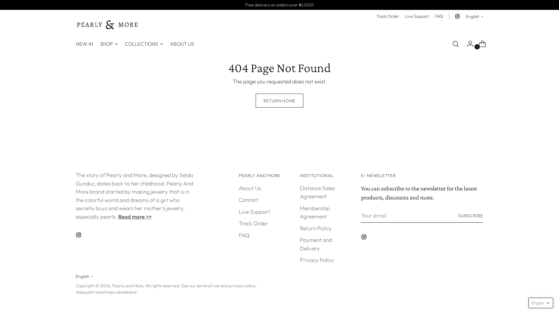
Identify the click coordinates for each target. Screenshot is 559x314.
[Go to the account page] (468, 44)
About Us (250, 188)
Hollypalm (85, 292)
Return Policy (316, 228)
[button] (541, 303)
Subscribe (470, 215)
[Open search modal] (455, 44)
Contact (249, 199)
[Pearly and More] (108, 25)
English (472, 16)
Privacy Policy (317, 259)
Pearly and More (127, 285)
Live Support (254, 211)
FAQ (244, 235)
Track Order (253, 223)
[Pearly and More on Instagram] (457, 16)
